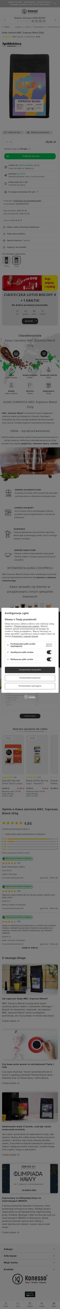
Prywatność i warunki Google (25, 636)
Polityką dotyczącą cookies (26, 626)
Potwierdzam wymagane (30, 686)
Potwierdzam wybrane (30, 678)
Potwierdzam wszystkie (30, 669)
